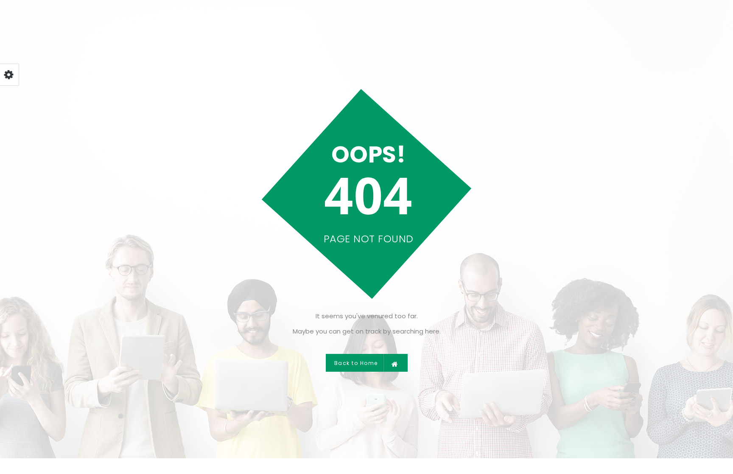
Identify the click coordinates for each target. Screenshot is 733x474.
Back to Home (356, 363)
